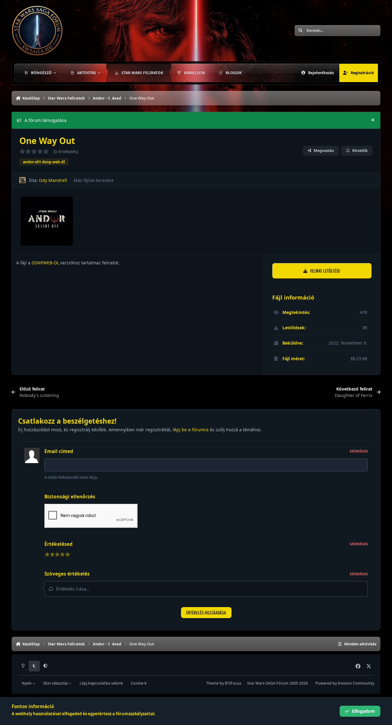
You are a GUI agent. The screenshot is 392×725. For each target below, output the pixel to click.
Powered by (344, 683)
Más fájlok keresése (94, 180)
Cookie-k (139, 683)
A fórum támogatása (45, 120)
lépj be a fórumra (191, 429)
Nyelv (27, 683)
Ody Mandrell (53, 180)
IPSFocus (233, 683)
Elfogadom (363, 711)
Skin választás (56, 683)
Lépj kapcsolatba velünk (101, 683)
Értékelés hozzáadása (206, 612)
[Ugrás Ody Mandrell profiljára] (22, 180)
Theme (212, 683)
